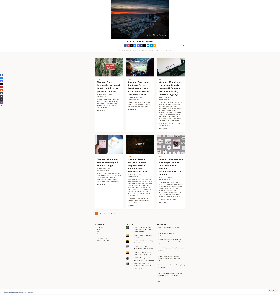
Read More (101, 110)
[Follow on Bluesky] (134, 45)
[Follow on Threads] (131, 45)
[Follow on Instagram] (128, 45)
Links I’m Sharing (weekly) (166, 233)
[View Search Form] (184, 45)
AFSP (98, 229)
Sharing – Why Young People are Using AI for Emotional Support (108, 162)
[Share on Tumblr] (1, 93)
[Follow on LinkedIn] (148, 45)
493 (110, 213)
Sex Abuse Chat (102, 238)
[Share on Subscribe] (1, 102)
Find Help (100, 227)
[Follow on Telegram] (151, 45)
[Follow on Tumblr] (141, 45)
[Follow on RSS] (154, 45)
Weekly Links (142, 50)
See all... (159, 281)
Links (98, 79)
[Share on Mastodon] (1, 81)
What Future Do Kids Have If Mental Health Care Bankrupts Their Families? (142, 266)
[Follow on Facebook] (125, 45)
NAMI (98, 231)
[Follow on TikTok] (144, 45)
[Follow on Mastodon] (138, 45)
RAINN (99, 236)
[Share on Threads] (1, 84)
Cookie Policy (30, 292)
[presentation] (109, 67)
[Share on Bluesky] (1, 78)
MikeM (100, 94)
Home (118, 50)
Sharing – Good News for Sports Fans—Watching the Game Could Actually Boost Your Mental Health (138, 88)
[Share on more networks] (1, 99)
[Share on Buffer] (1, 96)
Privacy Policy (159, 50)
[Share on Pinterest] (1, 87)
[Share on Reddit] (1, 90)
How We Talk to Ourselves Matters (168, 227)
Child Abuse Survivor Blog (129, 50)
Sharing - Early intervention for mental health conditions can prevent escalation (143, 229)
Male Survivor (101, 234)
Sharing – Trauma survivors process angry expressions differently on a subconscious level (137, 165)
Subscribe (151, 50)
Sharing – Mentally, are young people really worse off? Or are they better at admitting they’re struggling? (170, 88)
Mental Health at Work (103, 240)
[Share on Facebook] (1, 75)
